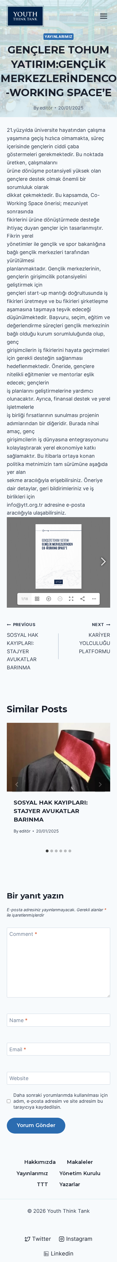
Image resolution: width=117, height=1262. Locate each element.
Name (18, 1020)
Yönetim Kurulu (80, 1173)
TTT (42, 1184)
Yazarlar (69, 1184)
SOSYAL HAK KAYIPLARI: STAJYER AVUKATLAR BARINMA (22, 646)
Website (18, 1079)
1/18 (24, 599)
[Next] (100, 784)
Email (17, 1049)
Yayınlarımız (58, 37)
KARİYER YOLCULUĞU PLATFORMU (94, 638)
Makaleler (80, 1162)
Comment (23, 934)
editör (46, 108)
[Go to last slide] (17, 784)
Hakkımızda (40, 1162)
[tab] (47, 851)
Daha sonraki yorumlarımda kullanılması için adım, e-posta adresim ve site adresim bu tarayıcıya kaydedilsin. (60, 1101)
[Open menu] (103, 16)
